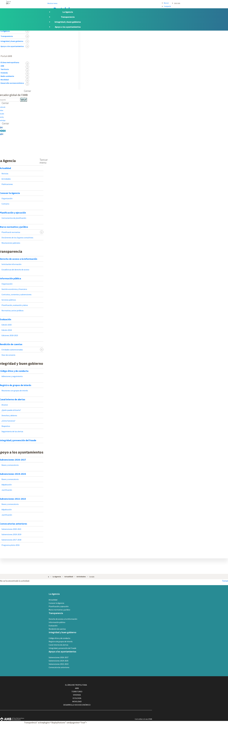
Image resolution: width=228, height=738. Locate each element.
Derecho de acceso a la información (63, 619)
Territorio (5, 69)
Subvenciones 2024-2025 (58, 660)
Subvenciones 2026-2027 (58, 657)
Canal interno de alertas (58, 645)
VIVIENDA (77, 695)
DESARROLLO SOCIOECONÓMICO (76, 705)
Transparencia (7, 36)
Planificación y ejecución (59, 606)
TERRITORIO (76, 691)
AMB (2, 66)
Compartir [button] (167, 6)
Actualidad (53, 600)
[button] (114, 3)
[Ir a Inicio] (48, 576)
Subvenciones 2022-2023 (58, 664)
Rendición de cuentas (57, 629)
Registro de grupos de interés (61, 641)
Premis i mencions (142, 736)
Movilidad (5, 79)
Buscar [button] (166, 3)
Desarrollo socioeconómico (12, 83)
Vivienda (4, 73)
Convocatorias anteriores (59, 667)
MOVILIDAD (77, 701)
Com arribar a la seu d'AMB (143, 719)
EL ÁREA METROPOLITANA (76, 685)
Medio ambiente (7, 76)
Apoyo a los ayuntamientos (12, 46)
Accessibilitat (141, 726)
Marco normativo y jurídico (59, 609)
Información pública (57, 622)
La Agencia (5, 31)
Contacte (139, 723)
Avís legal (139, 729)
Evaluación (53, 625)
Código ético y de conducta (59, 638)
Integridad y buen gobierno (12, 41)
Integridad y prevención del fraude (62, 648)
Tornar (225, 580)
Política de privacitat (143, 733)
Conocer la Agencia (56, 603)
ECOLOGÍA (77, 698)
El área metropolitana (10, 62)
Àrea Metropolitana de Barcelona (12, 719)
